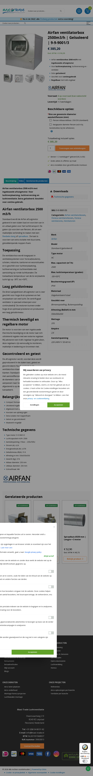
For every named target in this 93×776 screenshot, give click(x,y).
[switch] (85, 761)
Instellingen (34, 405)
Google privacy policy (33, 552)
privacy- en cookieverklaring (38, 398)
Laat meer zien (6, 547)
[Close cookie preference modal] (54, 527)
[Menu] (89, 744)
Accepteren (58, 405)
